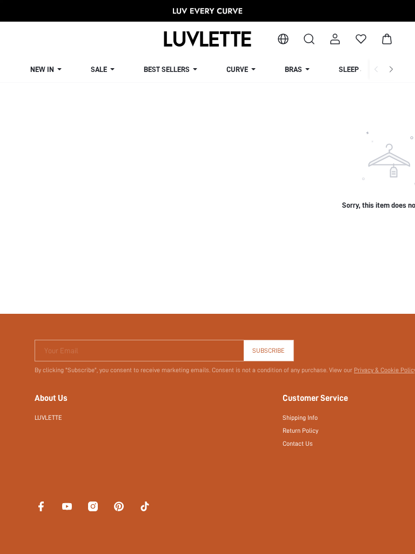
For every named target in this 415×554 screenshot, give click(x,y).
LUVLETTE (48, 417)
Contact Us (298, 443)
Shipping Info (300, 417)
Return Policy (300, 430)
